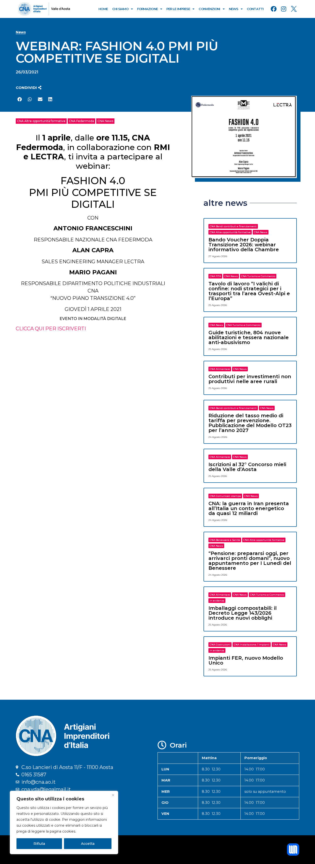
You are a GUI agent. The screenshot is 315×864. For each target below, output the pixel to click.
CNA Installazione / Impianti (251, 644)
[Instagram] (284, 9)
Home (103, 9)
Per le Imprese (178, 9)
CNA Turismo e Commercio (258, 276)
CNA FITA (215, 276)
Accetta (87, 843)
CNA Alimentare (220, 369)
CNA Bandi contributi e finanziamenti (233, 226)
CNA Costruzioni (220, 644)
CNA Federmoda (81, 121)
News (233, 9)
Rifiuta (39, 843)
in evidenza (217, 600)
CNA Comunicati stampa (225, 496)
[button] (28, 87)
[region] (64, 822)
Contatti (255, 9)
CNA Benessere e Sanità (225, 540)
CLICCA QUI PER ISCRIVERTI (51, 329)
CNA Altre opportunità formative (41, 121)
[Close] (113, 795)
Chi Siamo (120, 9)
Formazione (147, 9)
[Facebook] (274, 9)
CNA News (105, 121)
